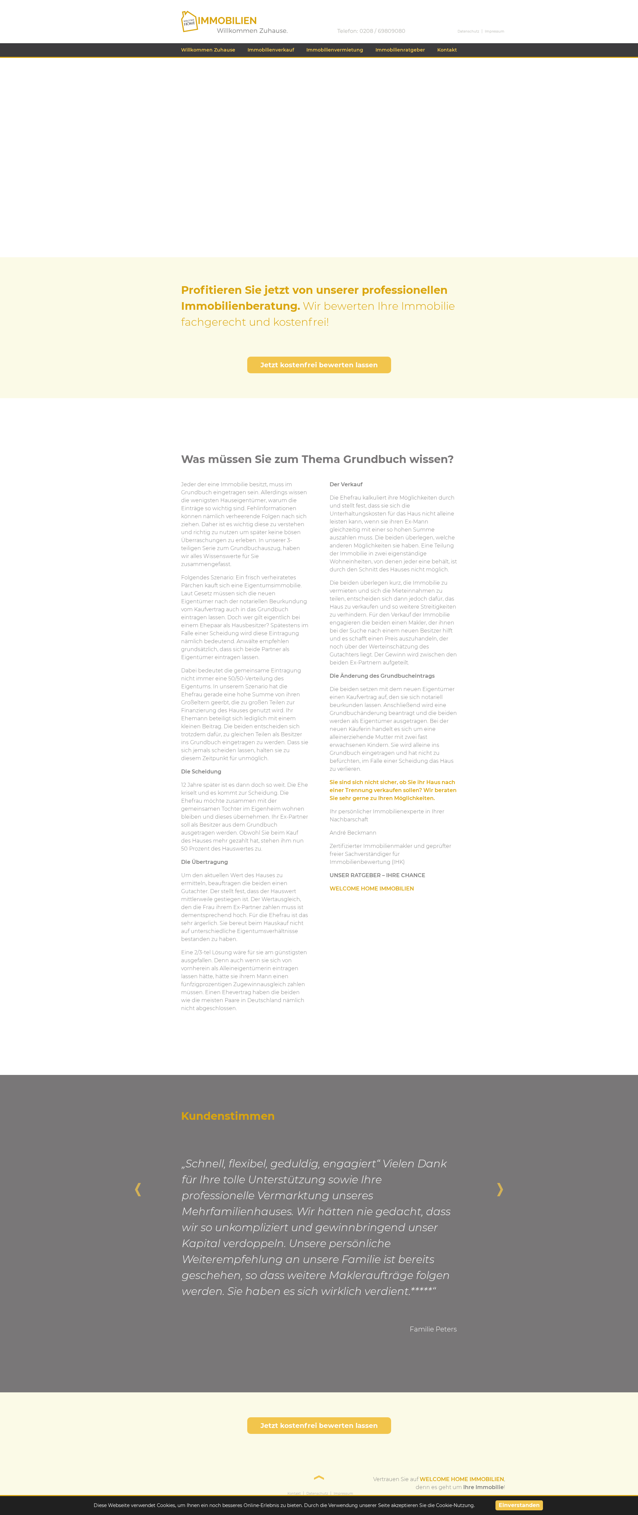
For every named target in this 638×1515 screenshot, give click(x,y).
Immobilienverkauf (271, 50)
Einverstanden (519, 1505)
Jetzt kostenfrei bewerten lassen (319, 365)
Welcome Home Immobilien (219, 14)
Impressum (494, 31)
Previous (138, 1186)
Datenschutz (468, 31)
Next (500, 1186)
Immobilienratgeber (400, 50)
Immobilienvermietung (334, 50)
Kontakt (447, 50)
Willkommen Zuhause (208, 50)
